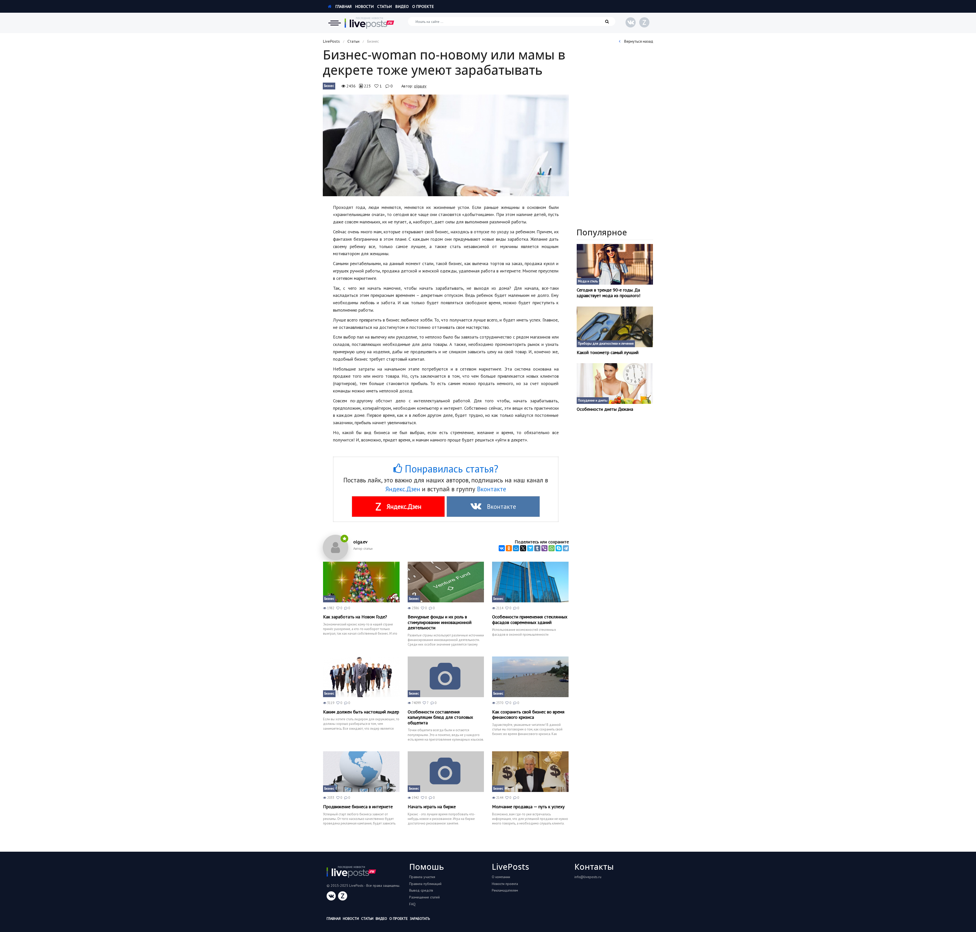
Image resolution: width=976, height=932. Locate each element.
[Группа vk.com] (631, 22)
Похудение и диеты (592, 400)
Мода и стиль (588, 281)
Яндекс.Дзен (402, 489)
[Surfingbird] (530, 548)
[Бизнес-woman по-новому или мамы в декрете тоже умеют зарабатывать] (446, 145)
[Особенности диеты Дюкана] (615, 383)
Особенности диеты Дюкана (605, 409)
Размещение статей (424, 897)
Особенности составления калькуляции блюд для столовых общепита (440, 717)
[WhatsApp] (551, 548)
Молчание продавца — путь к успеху (528, 806)
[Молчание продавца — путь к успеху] (530, 771)
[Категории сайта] (334, 23)
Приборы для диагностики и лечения (606, 343)
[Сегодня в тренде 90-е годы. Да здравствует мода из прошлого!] (615, 264)
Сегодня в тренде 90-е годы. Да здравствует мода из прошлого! (608, 292)
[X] (523, 548)
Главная (343, 6)
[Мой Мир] (516, 548)
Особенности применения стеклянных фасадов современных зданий (529, 619)
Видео (402, 6)
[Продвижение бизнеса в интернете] (361, 771)
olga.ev (420, 85)
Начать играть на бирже (432, 806)
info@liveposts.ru (587, 877)
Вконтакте (491, 489)
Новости (364, 6)
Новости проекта (505, 883)
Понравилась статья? (450, 468)
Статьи (384, 6)
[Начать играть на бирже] (446, 771)
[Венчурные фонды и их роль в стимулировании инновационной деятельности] (446, 582)
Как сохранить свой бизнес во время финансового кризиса (528, 714)
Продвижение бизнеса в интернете (358, 806)
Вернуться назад (638, 41)
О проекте (423, 6)
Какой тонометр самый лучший (607, 352)
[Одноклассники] (509, 548)
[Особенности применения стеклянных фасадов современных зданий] (530, 582)
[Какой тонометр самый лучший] (615, 327)
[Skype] (559, 548)
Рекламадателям (505, 890)
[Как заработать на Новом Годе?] (361, 582)
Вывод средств (421, 890)
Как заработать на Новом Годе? (355, 617)
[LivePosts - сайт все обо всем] (369, 23)
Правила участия (422, 877)
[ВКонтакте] (502, 548)
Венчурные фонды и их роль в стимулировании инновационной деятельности (439, 622)
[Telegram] (566, 548)
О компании (501, 877)
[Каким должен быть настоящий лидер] (361, 676)
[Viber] (544, 548)
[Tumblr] (537, 548)
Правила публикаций (425, 883)
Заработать (420, 918)
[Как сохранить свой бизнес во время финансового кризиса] (530, 676)
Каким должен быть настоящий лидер (361, 712)
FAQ (412, 904)
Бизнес (329, 86)
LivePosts (331, 41)
